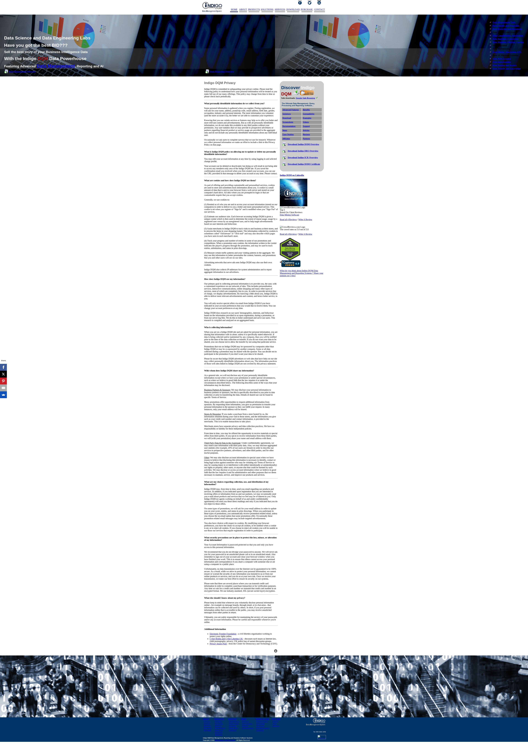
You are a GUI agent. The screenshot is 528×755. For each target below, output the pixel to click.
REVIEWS (245, 726)
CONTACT (319, 9)
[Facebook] (3, 367)
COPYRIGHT (260, 726)
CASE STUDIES (247, 724)
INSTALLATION (233, 724)
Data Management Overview (22, 71)
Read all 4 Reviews (288, 219)
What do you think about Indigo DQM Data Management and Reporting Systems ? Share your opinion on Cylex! (301, 273)
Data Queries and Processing (506, 25)
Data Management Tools (504, 22)
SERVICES (280, 9)
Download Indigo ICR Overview (303, 157)
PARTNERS (207, 730)
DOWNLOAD (293, 9)
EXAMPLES (232, 730)
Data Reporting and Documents (507, 29)
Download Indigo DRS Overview (303, 151)
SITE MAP (276, 719)
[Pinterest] (3, 381)
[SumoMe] (3, 394)
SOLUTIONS (267, 9)
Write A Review (305, 219)
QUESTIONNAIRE (247, 728)
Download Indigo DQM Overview (303, 144)
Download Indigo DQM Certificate (304, 164)
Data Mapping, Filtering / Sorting (508, 42)
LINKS (274, 724)
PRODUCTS (254, 9)
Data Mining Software (289, 215)
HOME (234, 9)
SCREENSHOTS (220, 728)
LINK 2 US (275, 726)
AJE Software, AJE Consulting (225, 740)
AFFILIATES (207, 728)
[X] (3, 374)
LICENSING (232, 726)
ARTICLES (245, 721)
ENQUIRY (207, 724)
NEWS (244, 719)
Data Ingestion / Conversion (506, 39)
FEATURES (218, 721)
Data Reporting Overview (222, 71)
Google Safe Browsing (305, 98)
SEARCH (275, 721)
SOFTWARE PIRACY (263, 728)
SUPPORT (232, 719)
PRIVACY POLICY (262, 721)
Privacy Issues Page (218, 644)
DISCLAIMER (260, 724)
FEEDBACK (218, 735)
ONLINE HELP (233, 728)
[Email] (3, 387)
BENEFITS (218, 726)
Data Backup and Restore (505, 65)
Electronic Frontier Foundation (223, 634)
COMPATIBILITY (234, 721)
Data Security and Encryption (507, 68)
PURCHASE (307, 9)
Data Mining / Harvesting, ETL (507, 52)
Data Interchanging (502, 62)
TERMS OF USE (262, 719)
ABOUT (243, 9)
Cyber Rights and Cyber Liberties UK (226, 639)
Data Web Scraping (502, 58)
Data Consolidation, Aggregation (508, 35)
